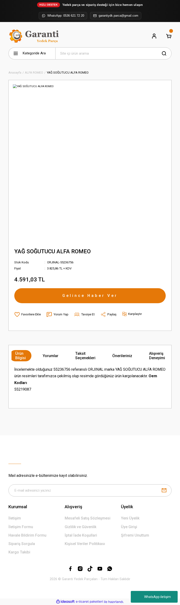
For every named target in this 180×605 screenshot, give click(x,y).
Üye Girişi (129, 527)
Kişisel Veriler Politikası (85, 544)
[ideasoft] (65, 602)
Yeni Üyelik (130, 518)
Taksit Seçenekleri (85, 355)
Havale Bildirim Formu (27, 535)
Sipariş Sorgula (21, 544)
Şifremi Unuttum (135, 535)
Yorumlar (50, 356)
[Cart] (169, 36)
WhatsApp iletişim (157, 597)
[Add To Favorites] (27, 314)
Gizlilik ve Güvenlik (80, 527)
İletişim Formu (20, 527)
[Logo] (34, 36)
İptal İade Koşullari (81, 535)
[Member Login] (154, 36)
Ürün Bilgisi (20, 355)
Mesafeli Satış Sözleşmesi (87, 518)
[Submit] (164, 490)
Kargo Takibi (19, 552)
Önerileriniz (122, 356)
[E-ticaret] (89, 602)
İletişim (14, 518)
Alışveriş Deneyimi (157, 355)
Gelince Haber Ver (90, 295)
